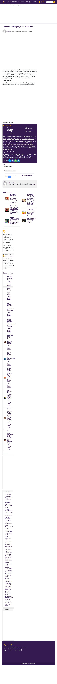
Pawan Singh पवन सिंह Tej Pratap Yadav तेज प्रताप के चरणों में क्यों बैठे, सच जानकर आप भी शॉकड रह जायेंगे (14, 168)
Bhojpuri (14, 617)
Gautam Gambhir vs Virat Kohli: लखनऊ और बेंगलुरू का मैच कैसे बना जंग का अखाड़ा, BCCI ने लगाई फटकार (14, 191)
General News (7, 619)
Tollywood (6, 620)
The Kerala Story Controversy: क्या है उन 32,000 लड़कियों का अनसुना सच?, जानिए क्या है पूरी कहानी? (10, 407)
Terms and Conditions (8, 606)
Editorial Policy (9, 592)
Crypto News (14, 1)
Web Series (22, 620)
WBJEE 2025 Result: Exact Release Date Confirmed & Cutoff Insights (10, 309)
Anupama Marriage (8, 136)
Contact (7, 583)
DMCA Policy (8, 591)
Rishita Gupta (8, 31)
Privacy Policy (8, 586)
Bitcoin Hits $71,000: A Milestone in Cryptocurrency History (11, 326)
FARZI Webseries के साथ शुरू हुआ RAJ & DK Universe (31, 190)
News (27, 1)
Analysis (34, 1)
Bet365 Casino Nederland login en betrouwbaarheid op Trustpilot (9, 492)
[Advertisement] (28, 14)
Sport (26, 97)
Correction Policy (8, 588)
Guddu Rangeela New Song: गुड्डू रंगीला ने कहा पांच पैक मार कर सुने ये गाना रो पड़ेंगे (9, 365)
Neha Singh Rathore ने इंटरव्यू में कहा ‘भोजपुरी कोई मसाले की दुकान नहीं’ (31, 182)
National (14, 619)
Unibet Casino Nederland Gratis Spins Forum (29, 100)
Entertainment (21, 1)
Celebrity (25, 617)
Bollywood (19, 617)
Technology (20, 619)
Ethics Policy (8, 594)
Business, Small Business (10, 97)
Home (3, 5)
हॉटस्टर (25, 124)
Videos (16, 620)
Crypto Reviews (30, 2)
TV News (13, 140)
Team (6, 584)
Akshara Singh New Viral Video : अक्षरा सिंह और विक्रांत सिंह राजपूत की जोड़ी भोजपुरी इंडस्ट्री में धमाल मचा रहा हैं (14, 179)
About (6, 581)
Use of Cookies (9, 608)
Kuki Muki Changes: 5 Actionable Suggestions (10, 101)
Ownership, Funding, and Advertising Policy (8, 601)
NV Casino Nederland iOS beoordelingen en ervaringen (9, 482)
